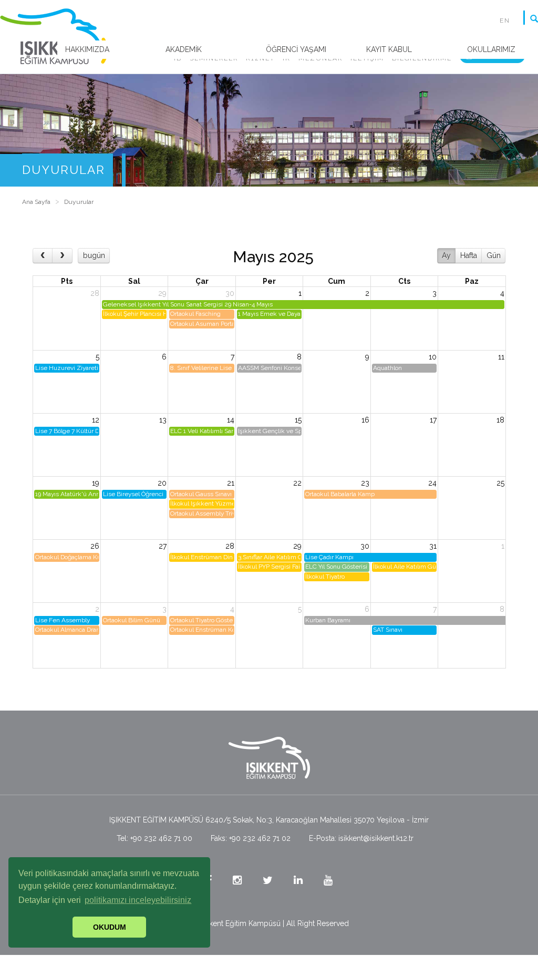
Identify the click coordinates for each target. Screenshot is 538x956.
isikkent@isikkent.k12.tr (375, 838)
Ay (446, 255)
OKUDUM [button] (109, 927)
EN (505, 20)
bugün (94, 255)
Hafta (468, 255)
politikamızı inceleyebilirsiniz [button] (138, 900)
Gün (494, 255)
